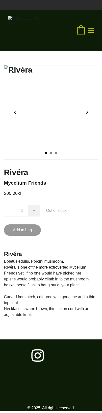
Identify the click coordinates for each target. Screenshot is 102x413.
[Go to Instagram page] (37, 355)
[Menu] (91, 30)
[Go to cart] (81, 30)
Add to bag (22, 230)
